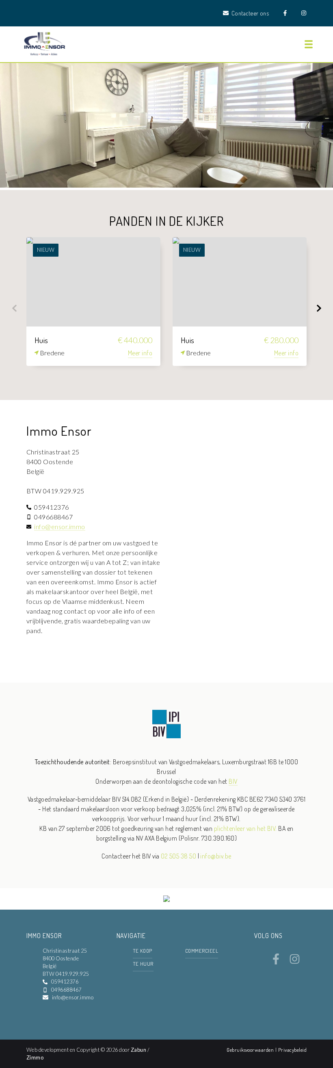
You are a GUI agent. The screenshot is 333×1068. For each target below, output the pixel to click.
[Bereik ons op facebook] (275, 962)
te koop (142, 950)
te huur (143, 963)
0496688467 (66, 989)
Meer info (140, 353)
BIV (233, 781)
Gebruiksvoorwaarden (251, 1049)
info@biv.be (215, 856)
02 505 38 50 (178, 856)
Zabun (138, 1049)
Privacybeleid (292, 1049)
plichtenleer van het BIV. (245, 828)
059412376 (64, 981)
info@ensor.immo (59, 526)
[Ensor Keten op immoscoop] (166, 899)
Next (319, 308)
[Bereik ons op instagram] (294, 962)
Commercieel (201, 950)
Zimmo (34, 1057)
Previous (14, 308)
